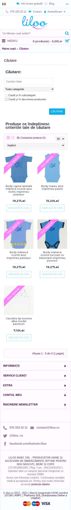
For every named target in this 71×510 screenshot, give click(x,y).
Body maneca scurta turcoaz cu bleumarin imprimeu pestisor (52, 256)
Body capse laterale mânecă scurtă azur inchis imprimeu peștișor (19, 190)
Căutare (24, 48)
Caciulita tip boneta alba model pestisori (19, 321)
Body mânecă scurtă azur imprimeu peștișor (19, 255)
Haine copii (9, 48)
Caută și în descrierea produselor (27, 99)
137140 (8, 495)
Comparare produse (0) (33, 137)
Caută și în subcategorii (22, 95)
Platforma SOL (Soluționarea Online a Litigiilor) (45, 496)
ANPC (18, 495)
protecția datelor (40, 484)
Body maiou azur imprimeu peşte (52, 187)
